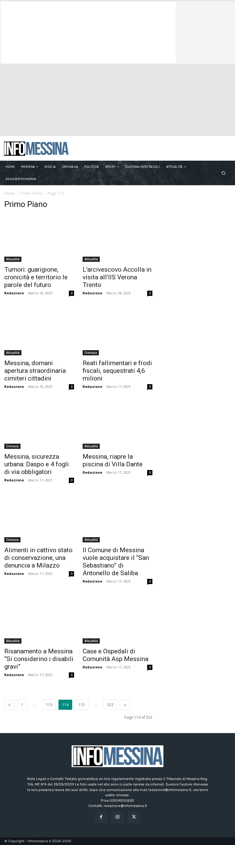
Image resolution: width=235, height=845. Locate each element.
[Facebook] (101, 817)
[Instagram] (117, 817)
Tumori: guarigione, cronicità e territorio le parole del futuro (36, 277)
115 (81, 704)
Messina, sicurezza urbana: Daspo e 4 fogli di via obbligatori (36, 464)
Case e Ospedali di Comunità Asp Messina (115, 655)
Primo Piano (31, 193)
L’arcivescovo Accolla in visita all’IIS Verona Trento (117, 277)
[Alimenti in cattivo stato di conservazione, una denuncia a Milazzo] (39, 519)
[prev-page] (9, 705)
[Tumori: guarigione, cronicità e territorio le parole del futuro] (39, 238)
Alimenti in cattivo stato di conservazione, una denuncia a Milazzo (38, 557)
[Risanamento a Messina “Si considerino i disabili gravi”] (39, 620)
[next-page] (125, 705)
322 (110, 704)
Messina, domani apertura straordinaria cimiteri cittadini (35, 370)
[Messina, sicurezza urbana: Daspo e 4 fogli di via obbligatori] (39, 425)
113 (49, 704)
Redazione (14, 293)
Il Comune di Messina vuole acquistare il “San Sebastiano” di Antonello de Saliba (116, 561)
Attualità (13, 259)
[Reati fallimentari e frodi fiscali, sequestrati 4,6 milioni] (117, 332)
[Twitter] (134, 817)
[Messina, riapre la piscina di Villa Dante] (117, 425)
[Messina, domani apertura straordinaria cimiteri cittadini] (39, 332)
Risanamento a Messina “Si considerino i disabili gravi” (38, 659)
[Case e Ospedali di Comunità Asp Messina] (117, 620)
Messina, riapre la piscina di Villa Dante (113, 460)
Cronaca (90, 352)
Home (9, 193)
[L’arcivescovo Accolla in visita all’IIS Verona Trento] (117, 238)
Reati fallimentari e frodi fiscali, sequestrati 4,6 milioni (117, 370)
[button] (223, 173)
